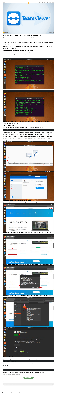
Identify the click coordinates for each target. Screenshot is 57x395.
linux (4, 374)
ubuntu (13, 374)
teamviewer (17, 374)
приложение (8, 374)
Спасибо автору (28, 377)
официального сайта (8, 54)
